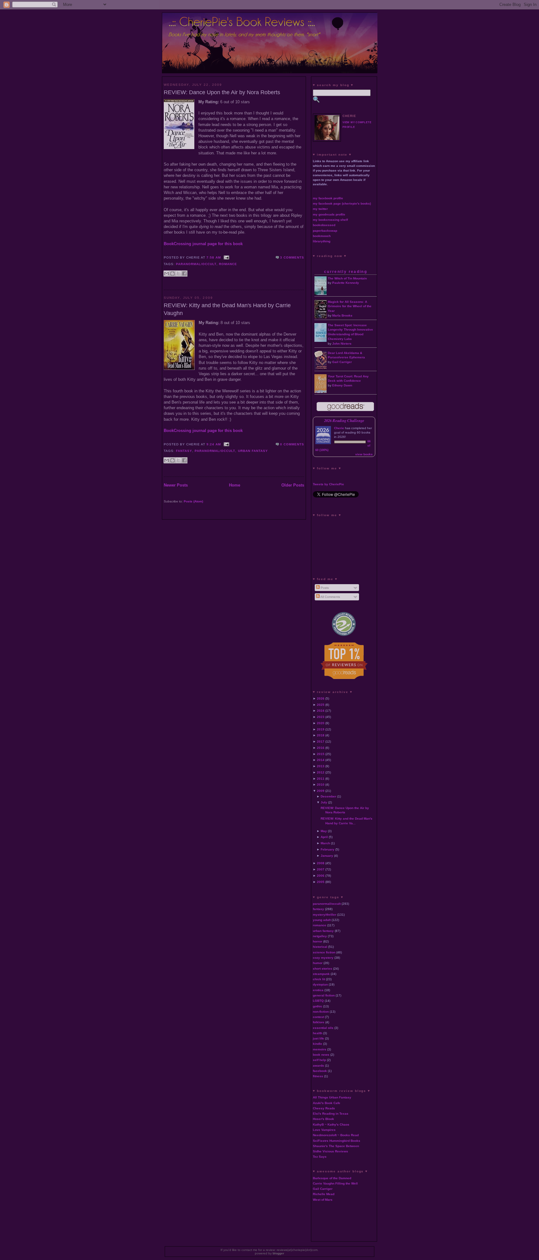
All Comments (330, 596)
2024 (320, 710)
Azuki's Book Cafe (326, 1103)
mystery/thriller (324, 914)
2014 (320, 760)
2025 (320, 704)
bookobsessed (324, 225)
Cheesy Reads (324, 1108)
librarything (321, 241)
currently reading (345, 271)
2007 (320, 869)
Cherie (339, 428)
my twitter (320, 209)
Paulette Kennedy (345, 282)
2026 (320, 698)
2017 (320, 741)
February (327, 849)
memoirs (319, 1049)
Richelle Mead (323, 1194)
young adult (322, 920)
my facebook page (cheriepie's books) (342, 203)
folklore (318, 1022)
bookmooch (322, 236)
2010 (320, 784)
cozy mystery (323, 957)
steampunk (321, 974)
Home (234, 485)
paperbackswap (325, 230)
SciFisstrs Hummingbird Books (336, 1140)
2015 (320, 754)
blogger (278, 1253)
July (324, 802)
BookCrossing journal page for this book (203, 243)
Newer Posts (176, 485)
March (325, 843)
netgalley (320, 936)
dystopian (320, 984)
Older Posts (292, 485)
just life (318, 1038)
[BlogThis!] (172, 273)
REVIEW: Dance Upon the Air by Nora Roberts (222, 92)
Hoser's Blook (323, 1119)
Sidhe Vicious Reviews (330, 1151)
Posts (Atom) (193, 501)
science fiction (324, 952)
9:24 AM (213, 444)
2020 (320, 723)
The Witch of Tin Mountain (347, 278)
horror (317, 941)
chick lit (319, 979)
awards (318, 1065)
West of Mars (323, 1199)
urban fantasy (253, 451)
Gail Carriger (342, 362)
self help (319, 1060)
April (324, 837)
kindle (317, 1043)
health (317, 1033)
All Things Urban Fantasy (332, 1097)
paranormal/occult (196, 264)
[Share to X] (178, 273)
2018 (320, 735)
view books (364, 454)
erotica (318, 990)
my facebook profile (328, 198)
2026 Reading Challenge (344, 420)
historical (320, 946)
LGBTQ (318, 1000)
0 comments (292, 444)
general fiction (324, 995)
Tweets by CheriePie (328, 484)
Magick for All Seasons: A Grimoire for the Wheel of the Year (349, 306)
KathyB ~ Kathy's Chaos (331, 1124)
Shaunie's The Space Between (336, 1146)
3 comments (292, 257)
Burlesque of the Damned (332, 1178)
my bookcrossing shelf (330, 219)
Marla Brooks (342, 315)
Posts (324, 587)
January (327, 855)
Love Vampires (324, 1130)
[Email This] (166, 273)
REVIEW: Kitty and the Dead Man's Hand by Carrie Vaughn (227, 309)
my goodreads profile (329, 214)
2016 (320, 747)
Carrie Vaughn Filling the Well (335, 1183)
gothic (317, 1006)
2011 (320, 778)
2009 (320, 790)
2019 (320, 729)
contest (318, 1017)
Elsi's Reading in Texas (330, 1113)
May (324, 831)
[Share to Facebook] (184, 273)
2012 (320, 772)
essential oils (323, 1028)
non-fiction (321, 1011)
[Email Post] (225, 257)
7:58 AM (213, 257)
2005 (320, 882)
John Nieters (342, 343)
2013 (320, 766)
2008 (320, 863)
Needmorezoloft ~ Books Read (336, 1135)
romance (228, 264)
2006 (320, 875)
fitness (318, 1076)
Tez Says (320, 1156)
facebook (320, 1071)
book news (321, 1054)
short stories (322, 968)
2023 (320, 717)
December (328, 796)
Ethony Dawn (342, 385)
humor (318, 963)
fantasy (184, 451)
